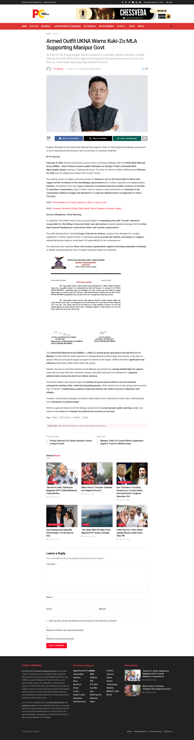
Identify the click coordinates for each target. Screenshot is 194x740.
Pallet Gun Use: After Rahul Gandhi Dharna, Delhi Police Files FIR (130, 533)
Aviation (76, 678)
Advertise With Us (141, 731)
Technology (112, 684)
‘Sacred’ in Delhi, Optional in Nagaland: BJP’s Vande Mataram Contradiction (61, 490)
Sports (121, 26)
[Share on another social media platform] (145, 138)
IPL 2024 (94, 684)
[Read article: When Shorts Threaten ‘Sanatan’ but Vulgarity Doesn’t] (97, 474)
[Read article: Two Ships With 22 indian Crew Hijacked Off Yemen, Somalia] (97, 516)
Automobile (90, 26)
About (129, 731)
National (56, 34)
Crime (86, 524)
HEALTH (93, 678)
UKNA (85, 417)
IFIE (91, 681)
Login (170, 2)
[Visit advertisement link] (124, 14)
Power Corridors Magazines (32, 2)
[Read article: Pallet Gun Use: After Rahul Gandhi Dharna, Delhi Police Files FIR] (132, 516)
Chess (76, 688)
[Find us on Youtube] (133, 2)
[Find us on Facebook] (122, 2)
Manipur (76, 417)
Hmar (54, 417)
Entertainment (106, 26)
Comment (51, 564)
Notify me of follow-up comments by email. (65, 630)
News (24, 26)
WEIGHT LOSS (113, 691)
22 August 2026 (53, 497)
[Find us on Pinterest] (140, 2)
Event (132, 26)
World (141, 26)
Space (109, 678)
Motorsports (95, 695)
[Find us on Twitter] (126, 2)
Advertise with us (50, 2)
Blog (75, 681)
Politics (34, 26)
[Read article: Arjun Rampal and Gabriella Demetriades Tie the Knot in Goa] (61, 516)
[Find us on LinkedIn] (136, 2)
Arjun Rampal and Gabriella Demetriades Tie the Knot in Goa (59, 533)
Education (77, 698)
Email (49, 609)
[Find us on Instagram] (129, 2)
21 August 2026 (53, 539)
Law (91, 691)
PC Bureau (58, 69)
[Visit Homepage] (41, 13)
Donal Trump (125, 482)
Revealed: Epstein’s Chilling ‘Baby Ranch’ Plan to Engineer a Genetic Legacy (87, 208)
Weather (110, 688)
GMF (92, 674)
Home (48, 34)
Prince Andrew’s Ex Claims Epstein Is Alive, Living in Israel (80, 202)
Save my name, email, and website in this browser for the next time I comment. (83, 621)
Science (110, 674)
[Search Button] (171, 26)
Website (102, 609)
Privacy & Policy (156, 731)
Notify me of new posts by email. (60, 639)
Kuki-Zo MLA (65, 417)
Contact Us (168, 731)
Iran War (93, 688)
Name (49, 597)
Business (45, 26)
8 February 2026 (73, 69)
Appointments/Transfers (68, 26)
